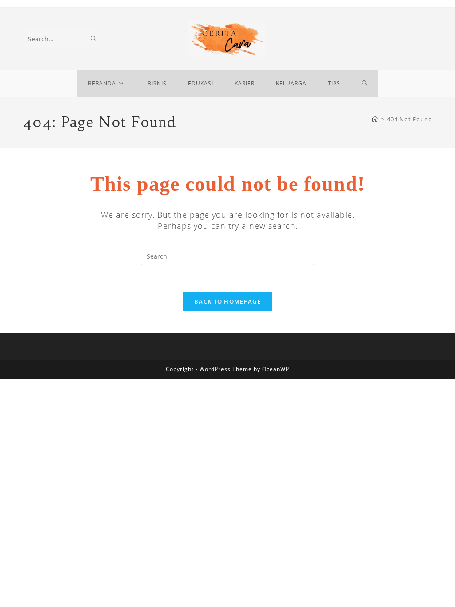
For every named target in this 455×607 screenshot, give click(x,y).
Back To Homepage (227, 301)
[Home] (375, 119)
